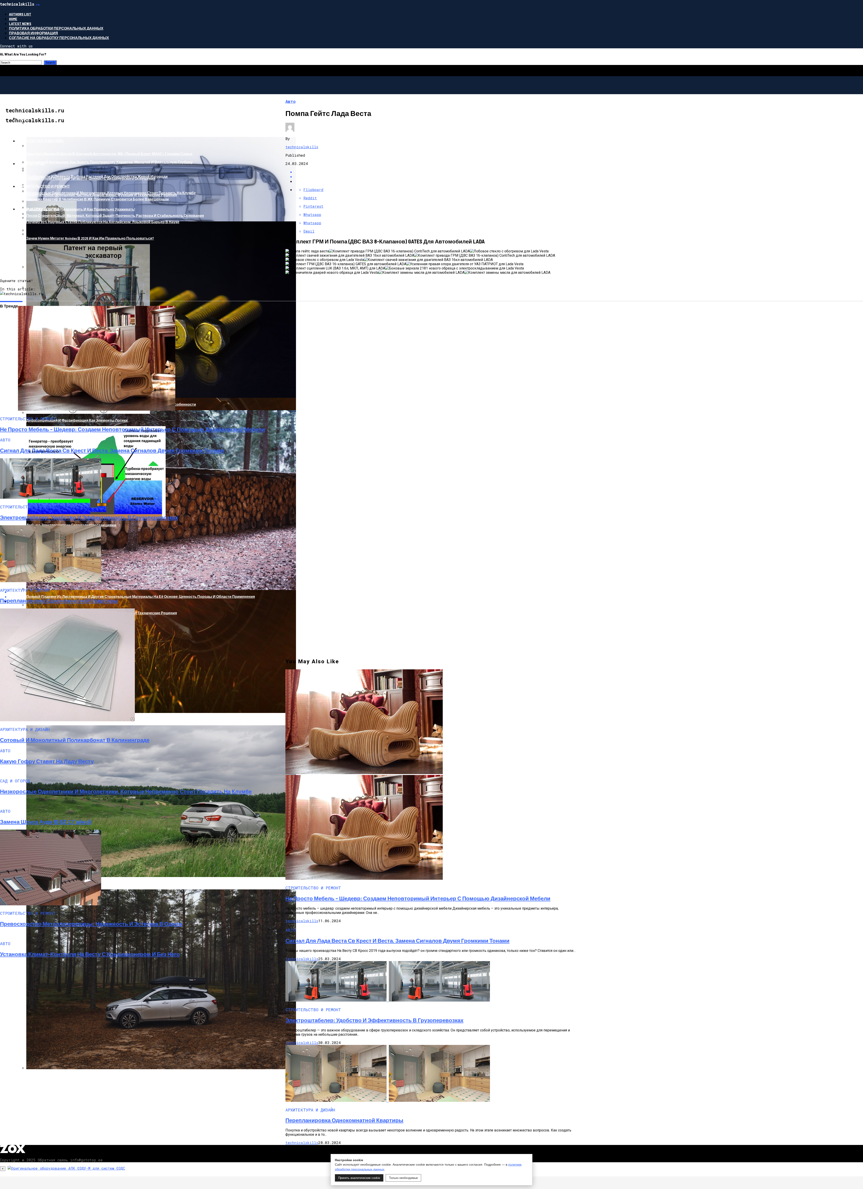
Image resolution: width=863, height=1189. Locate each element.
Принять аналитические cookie (359, 1178)
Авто (22, 118)
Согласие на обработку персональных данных (59, 38)
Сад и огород (30, 163)
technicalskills (301, 147)
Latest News (20, 23)
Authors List (20, 14)
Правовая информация (33, 33)
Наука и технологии (38, 209)
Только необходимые (403, 1178)
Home (13, 19)
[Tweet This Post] (436, 176)
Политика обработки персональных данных (56, 28)
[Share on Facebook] (436, 171)
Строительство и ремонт (43, 186)
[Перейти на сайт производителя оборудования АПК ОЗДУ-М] (66, 1168)
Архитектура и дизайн (40, 141)
